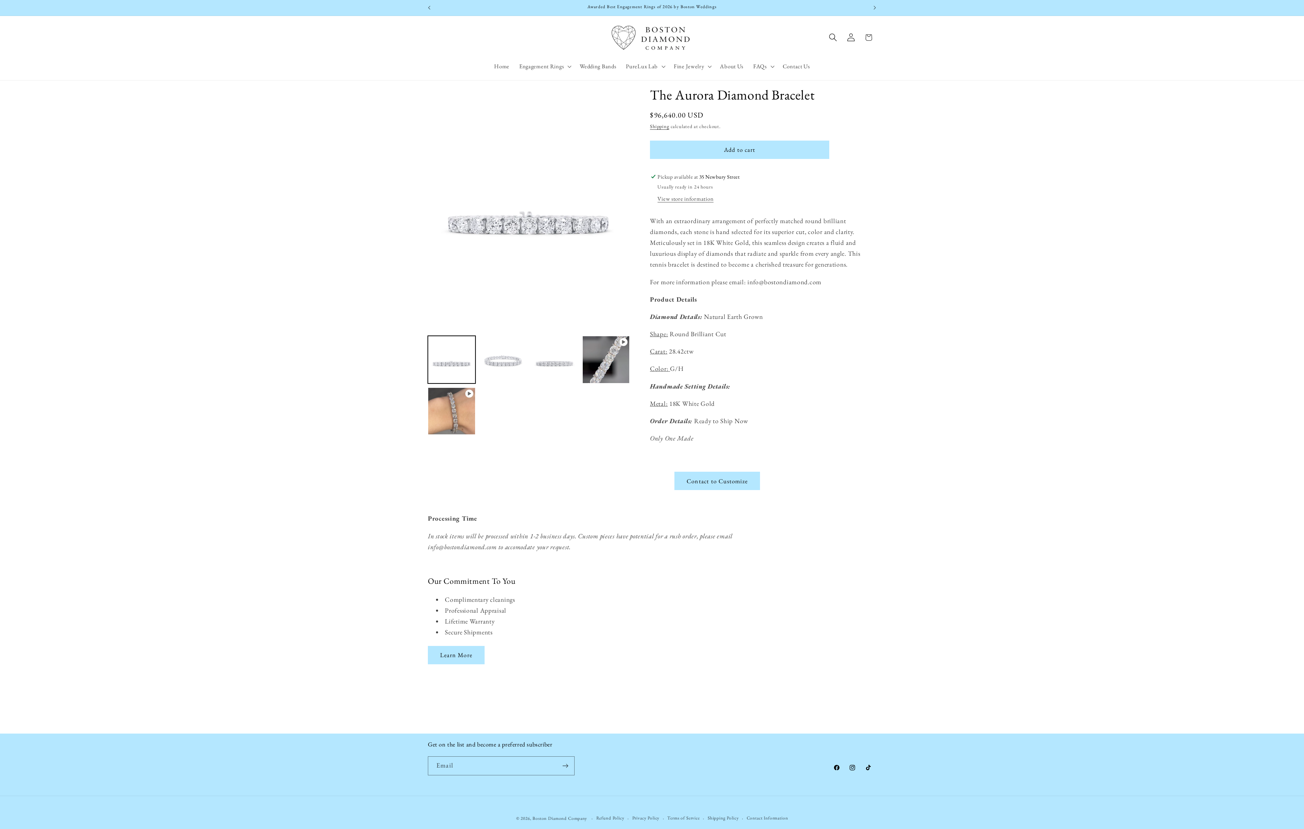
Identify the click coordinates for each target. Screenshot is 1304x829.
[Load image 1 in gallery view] (451, 359)
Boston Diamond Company (560, 818)
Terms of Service (683, 818)
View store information (685, 198)
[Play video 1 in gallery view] (606, 359)
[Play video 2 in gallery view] (451, 411)
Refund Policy (610, 818)
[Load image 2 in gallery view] (503, 359)
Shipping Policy (723, 818)
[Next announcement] (874, 8)
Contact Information (767, 818)
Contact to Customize (717, 481)
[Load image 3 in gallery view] (554, 359)
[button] (544, 66)
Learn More (456, 655)
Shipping (659, 126)
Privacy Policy (646, 818)
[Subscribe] (565, 765)
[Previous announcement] (429, 8)
